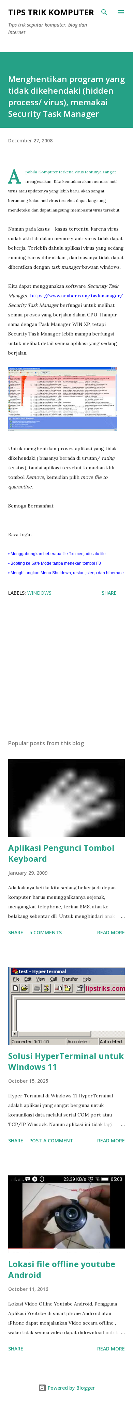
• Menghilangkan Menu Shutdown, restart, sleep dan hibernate (66, 572)
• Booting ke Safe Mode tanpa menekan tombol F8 (55, 563)
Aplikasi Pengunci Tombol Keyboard (61, 853)
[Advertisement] (66, 670)
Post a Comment (51, 1140)
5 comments (45, 932)
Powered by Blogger (70, 1388)
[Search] (104, 12)
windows (39, 593)
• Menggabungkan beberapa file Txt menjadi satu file (57, 553)
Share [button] (109, 593)
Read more (111, 932)
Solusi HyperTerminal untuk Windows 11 (66, 1061)
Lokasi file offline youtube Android (61, 1269)
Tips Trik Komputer (51, 12)
